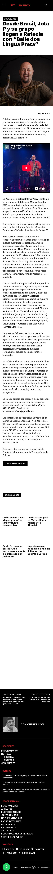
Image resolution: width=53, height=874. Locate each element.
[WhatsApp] (17, 471)
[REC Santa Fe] (13, 5)
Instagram (28, 853)
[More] (29, 471)
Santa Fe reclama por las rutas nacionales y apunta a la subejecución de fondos (14, 551)
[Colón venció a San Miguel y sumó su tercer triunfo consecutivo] (14, 508)
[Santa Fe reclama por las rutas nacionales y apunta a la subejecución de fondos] (14, 537)
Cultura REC (10, 19)
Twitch (10, 849)
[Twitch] (3, 849)
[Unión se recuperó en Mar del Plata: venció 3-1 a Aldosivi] (39, 508)
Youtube (24, 849)
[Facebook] (5, 471)
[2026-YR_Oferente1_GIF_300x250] (22, 598)
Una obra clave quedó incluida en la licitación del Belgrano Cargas (39, 550)
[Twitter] (11, 471)
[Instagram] (19, 853)
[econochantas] (22, 677)
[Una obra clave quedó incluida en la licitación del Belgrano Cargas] (39, 537)
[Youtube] (17, 849)
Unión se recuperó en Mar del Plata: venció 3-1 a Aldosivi (38, 521)
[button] (6, 867)
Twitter (39, 849)
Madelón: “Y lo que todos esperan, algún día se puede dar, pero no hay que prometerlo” (14, 700)
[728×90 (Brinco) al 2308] (26, 487)
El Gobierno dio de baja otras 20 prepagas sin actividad (39, 699)
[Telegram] (22, 471)
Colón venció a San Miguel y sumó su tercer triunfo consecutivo (13, 521)
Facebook (11, 853)
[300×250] (22, 634)
